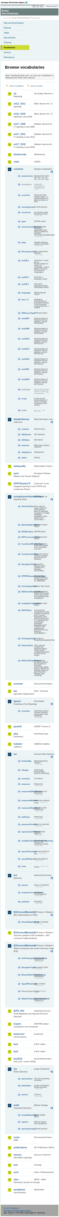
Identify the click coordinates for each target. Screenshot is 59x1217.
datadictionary (21, 419)
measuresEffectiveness (27, 791)
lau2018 (18, 1059)
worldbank (19, 1189)
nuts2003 (25, 318)
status (24, 458)
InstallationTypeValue (27, 603)
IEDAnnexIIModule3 (24, 932)
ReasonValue (27, 645)
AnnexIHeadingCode (27, 922)
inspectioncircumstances (27, 892)
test (16, 1165)
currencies (26, 212)
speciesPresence (27, 851)
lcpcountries (27, 1079)
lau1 (16, 1044)
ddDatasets (26, 434)
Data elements (10, 38)
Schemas (8, 42)
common (18, 169)
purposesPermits (27, 824)
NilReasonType (27, 313)
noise (17, 1137)
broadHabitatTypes (27, 1115)
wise (16, 1179)
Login (37, 6)
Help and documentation (14, 23)
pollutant (25, 902)
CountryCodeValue (27, 554)
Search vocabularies (16, 86)
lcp (15, 1069)
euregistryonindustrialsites (24, 496)
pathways (25, 817)
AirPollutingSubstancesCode (27, 958)
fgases (17, 701)
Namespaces (9, 57)
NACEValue (26, 610)
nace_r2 (24, 300)
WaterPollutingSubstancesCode (27, 999)
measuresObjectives (27, 808)
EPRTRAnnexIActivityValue (27, 576)
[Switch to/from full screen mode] (42, 6)
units (23, 866)
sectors (24, 1095)
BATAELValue (27, 532)
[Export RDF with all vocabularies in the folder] (51, 172)
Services (7, 52)
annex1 (24, 885)
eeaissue (25, 445)
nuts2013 (25, 349)
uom (16, 1172)
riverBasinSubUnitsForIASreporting (27, 841)
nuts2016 (25, 359)
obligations (26, 452)
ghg (16, 734)
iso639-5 (25, 284)
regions (24, 1122)
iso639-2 (25, 261)
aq (15, 93)
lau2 (16, 1051)
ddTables (25, 440)
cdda (16, 161)
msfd (16, 1105)
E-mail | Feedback (11, 1208)
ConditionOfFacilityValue (27, 544)
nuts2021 (25, 369)
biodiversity (20, 154)
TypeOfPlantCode (27, 984)
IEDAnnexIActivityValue (27, 592)
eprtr (16, 473)
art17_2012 (19, 134)
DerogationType (27, 967)
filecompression (27, 252)
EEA (15, 2)
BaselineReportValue (27, 525)
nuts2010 (25, 339)
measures (25, 784)
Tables (6, 33)
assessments (27, 176)
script (23, 399)
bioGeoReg (26, 761)
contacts (25, 429)
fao (15, 691)
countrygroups (27, 207)
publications (20, 1147)
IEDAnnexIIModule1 (24, 912)
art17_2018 (19, 144)
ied (15, 875)
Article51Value (27, 506)
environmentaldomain (27, 227)
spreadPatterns (27, 859)
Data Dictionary (24, 18)
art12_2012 (19, 103)
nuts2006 (25, 329)
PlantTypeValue (27, 639)
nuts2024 (25, 379)
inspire (17, 1024)
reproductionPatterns (27, 832)
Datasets (7, 28)
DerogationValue (27, 564)
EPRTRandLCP (22, 483)
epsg (23, 242)
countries (25, 195)
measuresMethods (27, 800)
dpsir (23, 221)
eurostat (18, 684)
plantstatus (26, 1086)
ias (15, 754)
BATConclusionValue (27, 537)
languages (26, 293)
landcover (19, 1034)
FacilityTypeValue (27, 586)
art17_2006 (19, 124)
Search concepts (37, 86)
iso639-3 (25, 277)
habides (18, 744)
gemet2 (18, 726)
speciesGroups (27, 1129)
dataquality (20, 466)
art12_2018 (19, 114)
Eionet (14, 18)
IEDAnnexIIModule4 (24, 945)
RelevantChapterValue (27, 661)
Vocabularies (9, 47)
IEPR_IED (19, 1011)
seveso (17, 1155)
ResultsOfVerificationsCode (27, 975)
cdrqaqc (25, 770)
